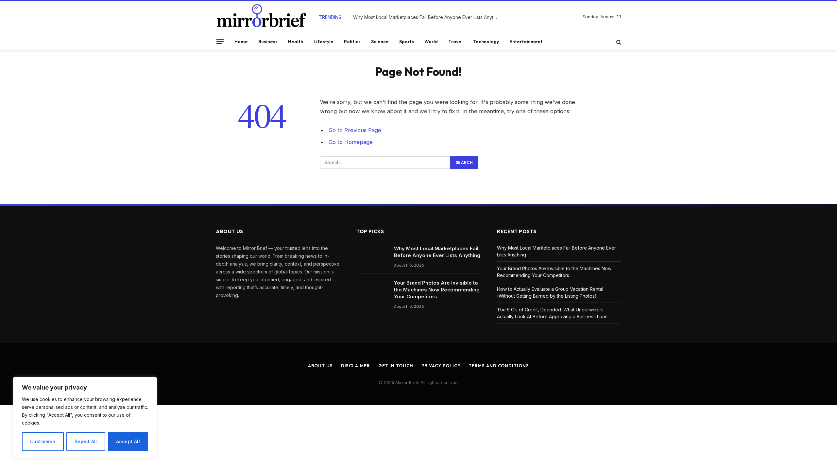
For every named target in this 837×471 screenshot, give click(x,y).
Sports (406, 41)
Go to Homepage (351, 142)
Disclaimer (355, 365)
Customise (43, 441)
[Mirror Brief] (261, 17)
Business (268, 41)
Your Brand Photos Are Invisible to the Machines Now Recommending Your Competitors (437, 290)
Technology (486, 41)
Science (380, 41)
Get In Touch (395, 365)
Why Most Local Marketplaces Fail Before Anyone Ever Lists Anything (426, 17)
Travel (455, 41)
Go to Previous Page (355, 130)
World (431, 41)
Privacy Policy (441, 365)
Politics (352, 41)
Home (241, 41)
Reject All (86, 441)
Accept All (128, 441)
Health (295, 41)
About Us (320, 365)
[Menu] (220, 41)
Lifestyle (323, 41)
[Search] (618, 41)
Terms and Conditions (499, 365)
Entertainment (525, 41)
